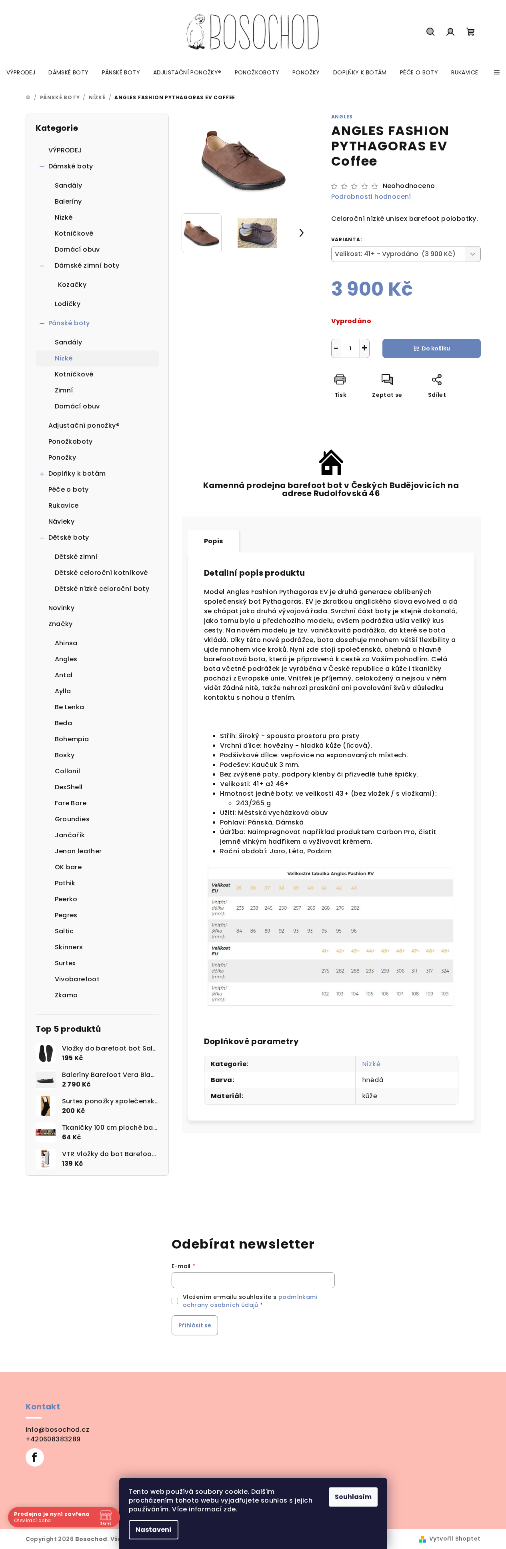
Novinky (61, 607)
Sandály (68, 185)
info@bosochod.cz (57, 1429)
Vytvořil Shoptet (454, 1539)
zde (230, 1509)
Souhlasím (353, 1496)
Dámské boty (70, 166)
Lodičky (68, 303)
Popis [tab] (213, 541)
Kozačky (72, 284)
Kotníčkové (74, 233)
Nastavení (154, 1529)
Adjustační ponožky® (84, 425)
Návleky (61, 521)
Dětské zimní (76, 556)
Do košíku (436, 348)
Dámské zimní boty (87, 265)
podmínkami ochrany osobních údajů (250, 1301)
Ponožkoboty (70, 441)
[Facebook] (35, 1457)
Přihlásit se (194, 1325)
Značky (60, 623)
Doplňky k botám (77, 473)
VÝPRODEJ (65, 150)
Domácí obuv (77, 249)
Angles (342, 116)
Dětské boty (68, 537)
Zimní (64, 390)
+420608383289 (53, 1439)
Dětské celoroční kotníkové (101, 572)
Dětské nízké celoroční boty (102, 588)
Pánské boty (69, 323)
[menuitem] (21, 72)
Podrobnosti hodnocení (371, 196)
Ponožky (62, 457)
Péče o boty (68, 489)
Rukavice (63, 505)
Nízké (64, 217)
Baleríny (68, 201)
